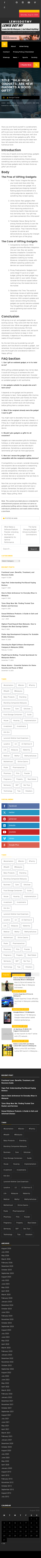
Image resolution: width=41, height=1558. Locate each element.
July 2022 (5, 1376)
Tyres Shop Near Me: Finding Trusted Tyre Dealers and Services (17, 604)
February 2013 (6, 1479)
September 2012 (7, 1489)
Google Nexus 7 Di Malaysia (24, 1012)
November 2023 (7, 1319)
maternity (26, 750)
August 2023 (6, 1330)
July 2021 (5, 1419)
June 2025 (5, 1284)
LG (16, 744)
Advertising (23, 46)
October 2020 (6, 1447)
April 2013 (5, 1475)
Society (34, 57)
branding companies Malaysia (15, 703)
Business (7, 709)
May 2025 (5, 1287)
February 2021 (6, 1436)
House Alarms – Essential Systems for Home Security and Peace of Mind (18, 666)
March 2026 (6, 1259)
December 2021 (7, 1401)
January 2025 (6, 1302)
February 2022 (6, 1394)
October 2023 (6, 1323)
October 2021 (6, 1408)
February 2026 (6, 1263)
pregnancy (8, 779)
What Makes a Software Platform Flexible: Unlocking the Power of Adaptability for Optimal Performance (11, 534)
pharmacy (7, 773)
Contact (6, 52)
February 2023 (6, 1351)
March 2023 (6, 1348)
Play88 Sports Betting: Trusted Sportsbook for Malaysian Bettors (19, 656)
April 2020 (5, 1465)
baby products (9, 697)
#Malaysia (18, 691)
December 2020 (7, 1443)
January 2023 (6, 1355)
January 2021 (6, 1440)
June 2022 (5, 1380)
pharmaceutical (19, 767)
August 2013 (6, 1472)
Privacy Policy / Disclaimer (23, 52)
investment (8, 726)
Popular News (26, 65)
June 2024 (5, 1312)
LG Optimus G (26, 744)
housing (16, 720)
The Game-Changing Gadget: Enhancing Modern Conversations (30, 531)
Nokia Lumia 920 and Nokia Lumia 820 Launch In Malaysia (24, 1045)
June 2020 (5, 1458)
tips (18, 791)
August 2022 (6, 1372)
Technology (8, 791)
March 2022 (6, 1390)
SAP (17, 785)
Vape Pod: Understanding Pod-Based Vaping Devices (18, 584)
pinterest (13, 819)
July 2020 (5, 1454)
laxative (7, 744)
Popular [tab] (6, 975)
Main (15, 518)
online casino (23, 762)
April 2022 (5, 1387)
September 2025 (7, 1273)
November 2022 (7, 1362)
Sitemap (6, 57)
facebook (13, 806)
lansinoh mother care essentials (16, 738)
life (5, 750)
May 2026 (5, 1256)
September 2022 (7, 1369)
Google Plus (14, 845)
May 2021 (5, 1426)
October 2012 (6, 1486)
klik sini (7, 732)
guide (29, 715)
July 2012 (5, 1497)
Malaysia (14, 750)
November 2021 (7, 1404)
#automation (8, 685)
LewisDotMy (20, 22)
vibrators (28, 791)
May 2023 (5, 1341)
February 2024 (6, 1316)
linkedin (12, 825)
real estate (32, 779)
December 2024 (7, 1305)
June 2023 (5, 1337)
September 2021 (7, 1411)
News (15, 57)
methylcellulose (30, 756)
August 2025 (6, 1277)
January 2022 (6, 1397)
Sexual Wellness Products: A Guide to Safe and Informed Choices (19, 615)
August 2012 (6, 1493)
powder (27, 773)
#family (32, 685)
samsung (7, 785)
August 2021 (6, 1415)
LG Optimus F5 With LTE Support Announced (22, 1030)
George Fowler (14, 97)
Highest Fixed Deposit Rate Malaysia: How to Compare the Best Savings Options (18, 625)
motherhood (8, 762)
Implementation (30, 720)
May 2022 (5, 1383)
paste (6, 767)
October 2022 (6, 1365)
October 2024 (6, 1309)
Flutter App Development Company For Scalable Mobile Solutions (19, 635)
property (19, 779)
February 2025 (6, 1298)
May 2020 (5, 1461)
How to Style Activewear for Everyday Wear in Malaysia (19, 594)
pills (17, 773)
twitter (12, 812)
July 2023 (5, 1333)
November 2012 (7, 1482)
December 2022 (7, 1358)
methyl (17, 756)
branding (22, 697)
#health (6, 691)
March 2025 (6, 1294)
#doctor (21, 685)
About (13, 46)
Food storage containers (13, 715)
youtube (12, 832)
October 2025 (6, 1270)
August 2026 (6, 1248)
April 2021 (5, 1429)
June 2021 (5, 1422)
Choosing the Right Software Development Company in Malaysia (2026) (17, 646)
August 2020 (6, 1450)
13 (20, 1527)
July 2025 (5, 1280)
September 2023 (7, 1326)
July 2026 (5, 1252)
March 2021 (6, 1433)
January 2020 (6, 1468)
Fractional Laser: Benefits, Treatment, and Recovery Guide (17, 573)
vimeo (11, 838)
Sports (25, 57)
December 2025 (7, 1266)
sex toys (26, 785)
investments (21, 726)
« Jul (3, 1543)
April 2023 (5, 1344)
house (6, 720)
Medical (7, 756)
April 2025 (5, 1291)
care (17, 709)
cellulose (27, 709)
